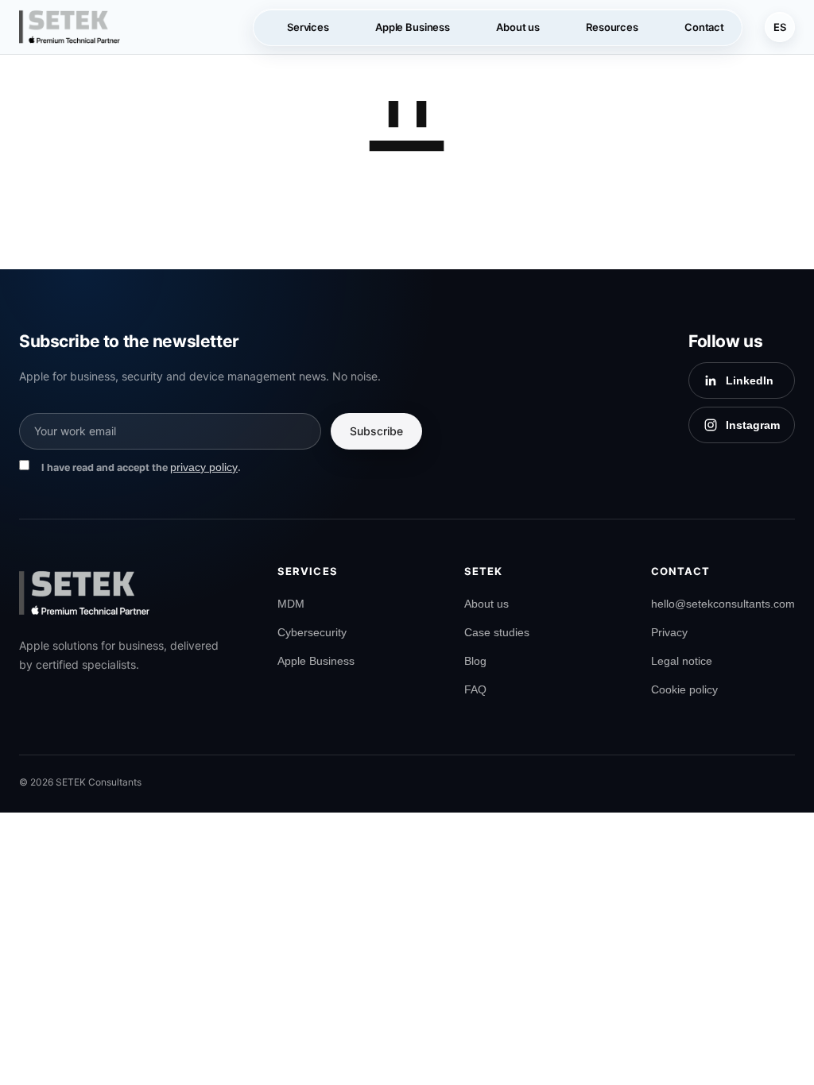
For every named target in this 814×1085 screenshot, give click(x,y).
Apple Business (316, 660)
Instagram (753, 425)
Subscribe (376, 431)
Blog (475, 660)
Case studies (496, 632)
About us (486, 603)
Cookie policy (684, 689)
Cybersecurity (312, 632)
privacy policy (204, 467)
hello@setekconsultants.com (723, 603)
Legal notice (681, 660)
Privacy (669, 632)
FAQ (475, 689)
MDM (290, 603)
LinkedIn (749, 380)
